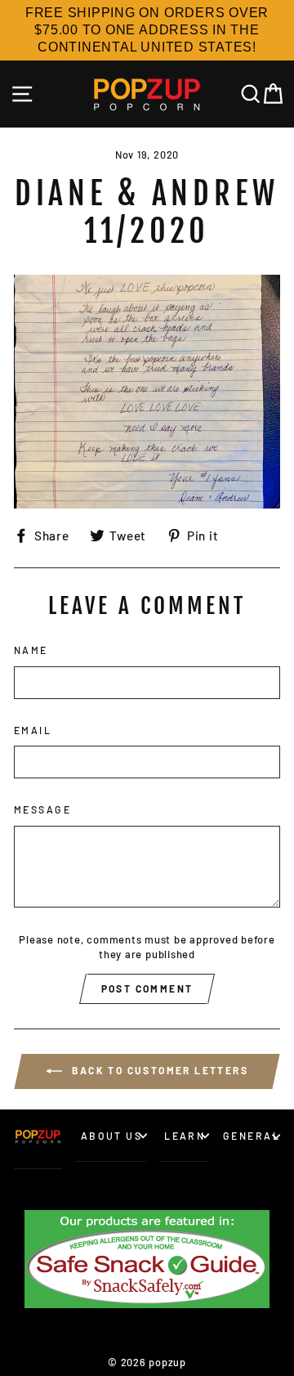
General (251, 1135)
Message (42, 809)
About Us (112, 1135)
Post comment (147, 988)
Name (31, 650)
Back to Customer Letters (158, 1070)
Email (32, 730)
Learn (184, 1135)
